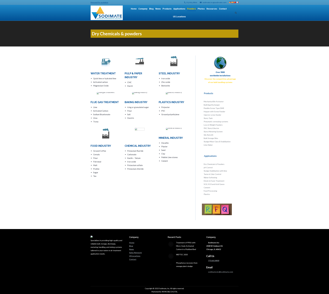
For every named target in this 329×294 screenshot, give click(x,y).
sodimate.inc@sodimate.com (214, 2)
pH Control (208, 167)
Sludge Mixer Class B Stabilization (217, 141)
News (131, 249)
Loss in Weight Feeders (213, 125)
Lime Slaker (208, 145)
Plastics (207, 194)
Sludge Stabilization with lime (215, 171)
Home (131, 242)
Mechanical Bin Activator (214, 101)
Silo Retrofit (208, 135)
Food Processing (210, 191)
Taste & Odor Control (212, 174)
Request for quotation (99, 2)
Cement (207, 187)
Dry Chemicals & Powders (214, 164)
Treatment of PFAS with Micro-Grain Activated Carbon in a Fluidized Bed (186, 245)
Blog (131, 246)
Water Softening (210, 177)
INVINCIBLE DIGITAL (169, 292)
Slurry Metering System (213, 131)
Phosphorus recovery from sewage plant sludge (186, 264)
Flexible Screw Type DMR (214, 108)
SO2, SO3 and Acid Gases (214, 184)
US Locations (134, 256)
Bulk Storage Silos (211, 138)
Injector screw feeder (212, 115)
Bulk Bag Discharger (212, 105)
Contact (132, 259)
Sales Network (135, 253)
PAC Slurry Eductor (211, 128)
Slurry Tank (208, 118)
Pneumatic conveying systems (216, 121)
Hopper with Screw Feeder (214, 111)
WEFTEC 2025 (182, 254)
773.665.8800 (191, 2)
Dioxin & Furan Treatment (214, 181)
